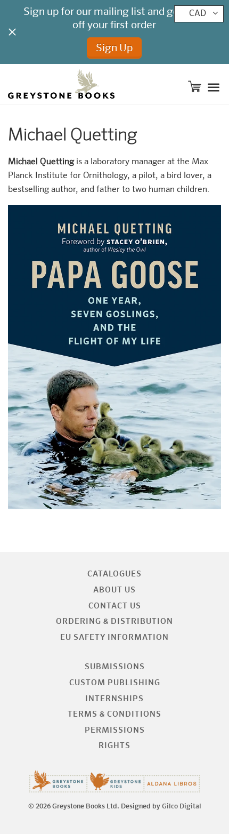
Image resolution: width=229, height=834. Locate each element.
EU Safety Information (114, 637)
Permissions (115, 730)
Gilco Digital (181, 806)
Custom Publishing (114, 683)
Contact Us (114, 606)
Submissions (115, 667)
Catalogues (114, 574)
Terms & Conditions (114, 714)
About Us (114, 590)
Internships (114, 699)
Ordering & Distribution (114, 622)
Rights (114, 746)
